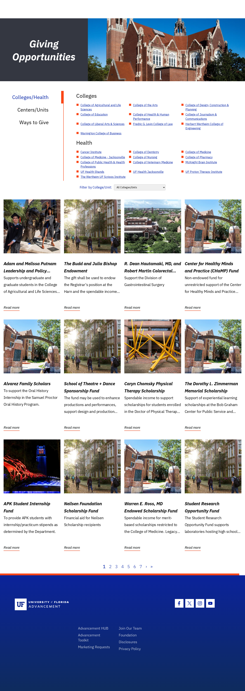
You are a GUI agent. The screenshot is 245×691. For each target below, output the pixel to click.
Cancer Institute (91, 152)
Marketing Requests (94, 646)
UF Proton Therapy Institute (203, 172)
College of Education (94, 114)
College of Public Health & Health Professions (103, 164)
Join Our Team (130, 628)
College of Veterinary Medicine (153, 162)
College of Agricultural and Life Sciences (101, 107)
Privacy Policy (130, 648)
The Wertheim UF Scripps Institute (103, 177)
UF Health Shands (92, 172)
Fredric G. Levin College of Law (153, 124)
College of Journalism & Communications (201, 117)
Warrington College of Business (101, 133)
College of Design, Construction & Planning (207, 107)
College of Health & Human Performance (151, 117)
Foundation (128, 635)
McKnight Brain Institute (201, 162)
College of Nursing (145, 157)
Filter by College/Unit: (96, 187)
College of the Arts (145, 105)
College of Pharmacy (199, 157)
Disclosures (128, 641)
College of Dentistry (146, 152)
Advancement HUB (93, 628)
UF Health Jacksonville (148, 172)
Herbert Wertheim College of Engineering (204, 126)
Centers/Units (33, 109)
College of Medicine (198, 152)
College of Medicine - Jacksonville (103, 157)
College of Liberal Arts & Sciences (102, 124)
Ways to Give (34, 122)
